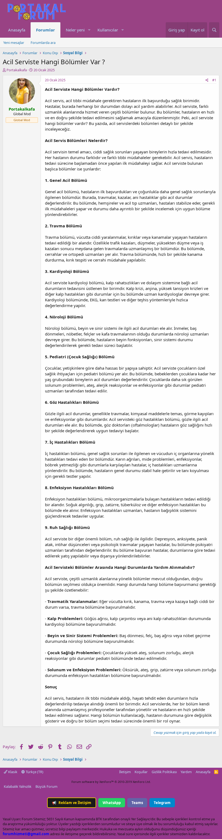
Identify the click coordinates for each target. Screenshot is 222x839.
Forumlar (45, 30)
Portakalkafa (16, 69)
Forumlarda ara (43, 42)
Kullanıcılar (107, 30)
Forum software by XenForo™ (111, 782)
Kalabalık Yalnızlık (17, 786)
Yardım (186, 771)
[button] (89, 30)
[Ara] (214, 30)
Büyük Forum (46, 786)
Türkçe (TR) (34, 771)
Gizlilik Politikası (164, 771)
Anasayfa (16, 30)
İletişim (125, 771)
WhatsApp (112, 802)
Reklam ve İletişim (71, 802)
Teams (137, 802)
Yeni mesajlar (13, 42)
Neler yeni (75, 30)
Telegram (162, 802)
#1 (214, 80)
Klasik (12, 771)
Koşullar (141, 771)
